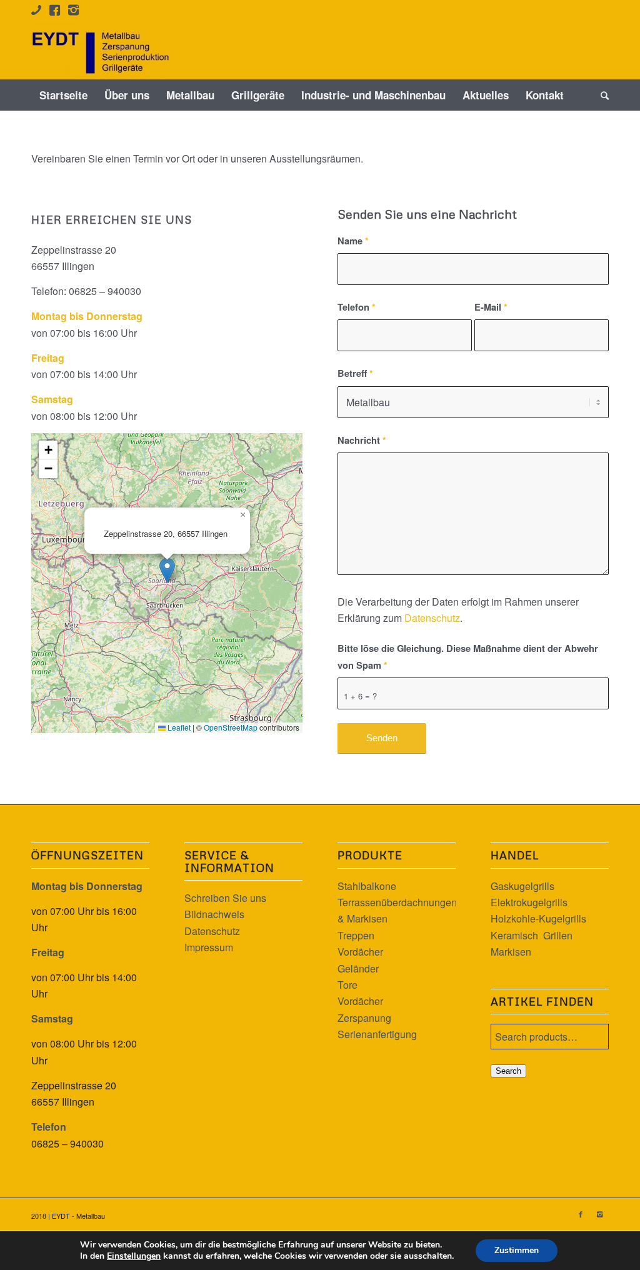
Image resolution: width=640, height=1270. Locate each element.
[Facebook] (580, 1213)
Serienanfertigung (377, 1034)
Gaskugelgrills (522, 886)
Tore (348, 985)
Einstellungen (134, 1256)
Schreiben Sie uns (225, 898)
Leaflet (178, 727)
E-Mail (491, 307)
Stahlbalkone (367, 886)
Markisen (511, 951)
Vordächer (360, 951)
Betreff (355, 373)
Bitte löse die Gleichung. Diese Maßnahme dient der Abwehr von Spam (468, 656)
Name (353, 241)
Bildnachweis (214, 914)
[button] (167, 570)
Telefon (357, 307)
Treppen (356, 935)
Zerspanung (364, 1018)
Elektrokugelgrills (529, 902)
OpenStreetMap (231, 727)
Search (508, 1071)
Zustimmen (516, 1250)
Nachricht (362, 440)
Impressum (208, 947)
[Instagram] (599, 1213)
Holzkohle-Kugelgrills (538, 918)
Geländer (358, 968)
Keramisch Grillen (531, 935)
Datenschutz (432, 618)
